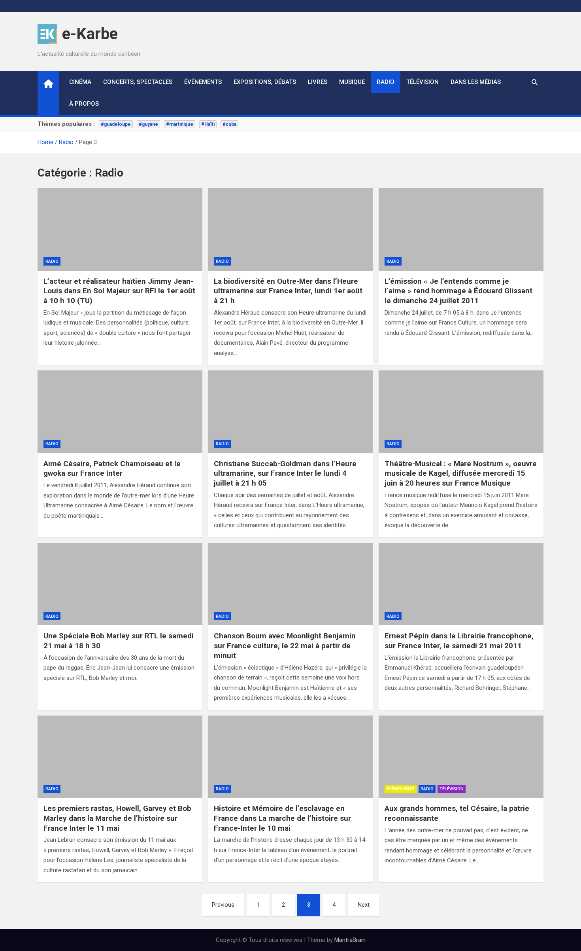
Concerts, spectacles (137, 81)
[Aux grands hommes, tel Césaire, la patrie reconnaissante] (461, 757)
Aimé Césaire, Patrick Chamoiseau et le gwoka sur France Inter (112, 468)
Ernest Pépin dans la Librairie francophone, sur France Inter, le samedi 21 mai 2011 (459, 640)
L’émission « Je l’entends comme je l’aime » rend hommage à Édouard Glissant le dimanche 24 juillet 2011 (458, 291)
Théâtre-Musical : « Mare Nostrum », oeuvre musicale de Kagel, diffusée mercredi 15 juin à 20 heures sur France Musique (461, 473)
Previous (223, 904)
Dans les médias (476, 81)
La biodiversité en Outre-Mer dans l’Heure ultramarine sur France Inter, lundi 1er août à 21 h (288, 291)
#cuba (229, 124)
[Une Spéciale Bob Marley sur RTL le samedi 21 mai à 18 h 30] (120, 584)
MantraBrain (350, 939)
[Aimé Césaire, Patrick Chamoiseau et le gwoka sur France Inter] (120, 411)
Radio (385, 81)
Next (364, 904)
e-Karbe (90, 34)
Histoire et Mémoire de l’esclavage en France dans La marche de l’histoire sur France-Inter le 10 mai (282, 818)
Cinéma (80, 81)
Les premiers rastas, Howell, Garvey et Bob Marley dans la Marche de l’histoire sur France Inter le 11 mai (117, 818)
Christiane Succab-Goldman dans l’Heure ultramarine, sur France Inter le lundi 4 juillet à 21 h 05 (285, 473)
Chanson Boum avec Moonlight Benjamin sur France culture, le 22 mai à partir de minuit (285, 645)
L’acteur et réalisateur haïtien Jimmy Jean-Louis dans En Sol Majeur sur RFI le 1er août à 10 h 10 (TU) (119, 291)
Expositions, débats (265, 81)
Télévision (422, 81)
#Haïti (208, 124)
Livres (317, 81)
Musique (352, 81)
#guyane (148, 124)
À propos (84, 103)
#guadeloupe (116, 124)
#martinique (179, 124)
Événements (203, 81)
